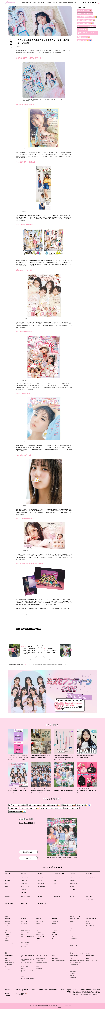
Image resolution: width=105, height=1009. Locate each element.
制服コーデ (40, 880)
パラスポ (88, 930)
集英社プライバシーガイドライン (30, 989)
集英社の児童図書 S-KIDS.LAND (58, 960)
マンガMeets (39, 941)
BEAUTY (29, 2)
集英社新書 (23, 968)
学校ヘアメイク (41, 883)
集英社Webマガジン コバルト (42, 966)
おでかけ (72, 886)
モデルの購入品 (73, 883)
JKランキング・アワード (75, 880)
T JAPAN (71, 936)
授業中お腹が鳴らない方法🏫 (86, 20)
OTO (71, 958)
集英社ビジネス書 (24, 966)
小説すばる (7, 960)
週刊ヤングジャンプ (25, 934)
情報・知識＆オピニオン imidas (27, 978)
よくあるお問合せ (18, 989)
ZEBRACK (7, 934)
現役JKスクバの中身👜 (84, 10)
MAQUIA (71, 928)
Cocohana (54, 938)
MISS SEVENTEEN (10, 904)
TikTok (40, 897)
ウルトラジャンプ (24, 946)
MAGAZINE (24, 904)
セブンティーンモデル (30, 628)
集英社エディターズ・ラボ (91, 960)
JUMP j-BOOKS (39, 960)
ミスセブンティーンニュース (11, 907)
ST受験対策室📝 (82, 29)
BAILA (71, 925)
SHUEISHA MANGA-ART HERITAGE (77, 960)
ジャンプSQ (7, 923)
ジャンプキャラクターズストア (76, 962)
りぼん (37, 930)
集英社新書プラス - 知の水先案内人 (27, 971)
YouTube (72, 897)
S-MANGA (7, 938)
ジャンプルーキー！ (9, 936)
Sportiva (88, 928)
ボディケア (23, 892)
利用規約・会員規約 (43, 989)
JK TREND (55, 2)
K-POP (55, 883)
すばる (6, 958)
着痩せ (6, 886)
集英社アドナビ (89, 958)
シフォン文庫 (39, 968)
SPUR (71, 930)
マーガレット (39, 932)
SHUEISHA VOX (73, 967)
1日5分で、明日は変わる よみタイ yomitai (27, 960)
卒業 (22, 628)
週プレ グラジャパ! (90, 925)
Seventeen (72, 921)
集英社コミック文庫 (9, 943)
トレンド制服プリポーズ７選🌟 (87, 17)
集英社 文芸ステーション (10, 962)
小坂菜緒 (39, 628)
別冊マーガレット (40, 934)
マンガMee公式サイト (41, 936)
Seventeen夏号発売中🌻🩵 (86, 23)
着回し (6, 883)
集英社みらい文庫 (56, 958)
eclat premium (73, 973)
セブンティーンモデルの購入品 (87, 26)
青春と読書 (7, 967)
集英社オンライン (73, 945)
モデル (17, 628)
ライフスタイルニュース (75, 877)
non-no (71, 923)
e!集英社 (22, 976)
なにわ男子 (56, 880)
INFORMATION (42, 904)
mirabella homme (73, 977)
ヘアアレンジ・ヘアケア (26, 886)
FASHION (24, 2)
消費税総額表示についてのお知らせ (56, 989)
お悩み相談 (72, 889)
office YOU (54, 941)
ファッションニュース (9, 877)
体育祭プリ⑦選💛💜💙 (84, 40)
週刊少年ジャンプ (8, 921)
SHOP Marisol (73, 971)
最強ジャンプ (7, 928)
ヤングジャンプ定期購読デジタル (27, 937)
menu (99, 3)
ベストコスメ (24, 883)
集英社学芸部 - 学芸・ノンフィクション (27, 963)
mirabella (72, 975)
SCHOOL (34, 2)
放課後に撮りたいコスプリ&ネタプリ (87, 33)
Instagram (57, 897)
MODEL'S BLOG (67, 2)
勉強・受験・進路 (41, 886)
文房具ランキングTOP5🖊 (85, 14)
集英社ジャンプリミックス (10, 941)
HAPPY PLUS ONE (73, 938)
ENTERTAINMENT (41, 2)
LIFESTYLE (49, 2)
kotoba (22, 974)
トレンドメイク (24, 880)
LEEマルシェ (72, 969)
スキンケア (23, 889)
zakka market (73, 979)
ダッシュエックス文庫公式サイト (42, 963)
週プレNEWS (88, 923)
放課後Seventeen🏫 (84, 37)
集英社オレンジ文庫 (40, 958)
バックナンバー (24, 907)
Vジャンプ (7, 925)
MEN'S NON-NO (73, 941)
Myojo (87, 921)
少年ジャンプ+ (8, 930)
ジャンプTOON (8, 932)
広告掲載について (8, 989)
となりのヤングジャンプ (26, 942)
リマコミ (38, 938)
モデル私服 (7, 880)
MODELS (61, 2)
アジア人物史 (7, 969)
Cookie (53, 936)
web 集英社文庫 (8, 964)
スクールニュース (41, 877)
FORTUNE (74, 2)
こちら (59, 1007)
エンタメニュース (30, 664)
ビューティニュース (25, 877)
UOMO (71, 943)
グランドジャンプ (24, 944)
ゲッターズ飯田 (89, 900)
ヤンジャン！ (23, 940)
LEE (70, 932)
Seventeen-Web (12, 664)
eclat (71, 934)
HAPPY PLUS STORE (74, 964)
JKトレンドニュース (90, 877)
